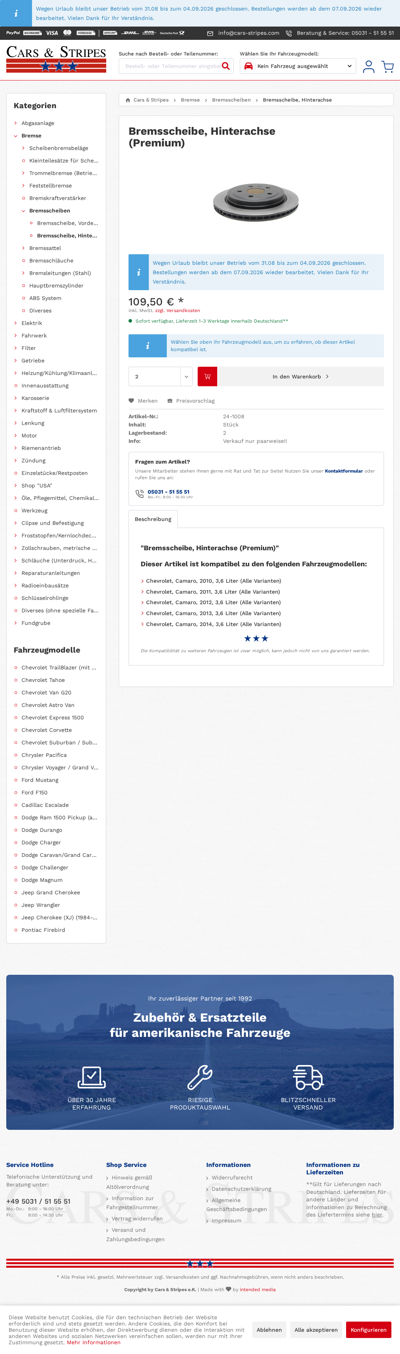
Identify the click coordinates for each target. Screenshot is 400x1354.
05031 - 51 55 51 (168, 492)
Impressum (225, 1220)
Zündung (33, 460)
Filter (28, 348)
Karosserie (35, 398)
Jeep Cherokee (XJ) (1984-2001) (60, 917)
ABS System (45, 298)
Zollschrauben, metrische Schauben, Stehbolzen (60, 548)
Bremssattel (45, 248)
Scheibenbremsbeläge (58, 148)
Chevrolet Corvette (46, 730)
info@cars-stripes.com (247, 33)
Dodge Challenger (44, 867)
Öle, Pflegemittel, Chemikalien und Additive (60, 498)
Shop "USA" (36, 485)
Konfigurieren (369, 1330)
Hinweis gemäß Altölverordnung (129, 1182)
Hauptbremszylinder (56, 285)
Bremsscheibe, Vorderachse (68, 223)
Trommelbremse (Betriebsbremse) (64, 173)
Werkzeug (34, 510)
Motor (29, 435)
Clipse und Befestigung (52, 523)
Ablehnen (269, 1330)
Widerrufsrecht (231, 1177)
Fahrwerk (34, 335)
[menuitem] (368, 67)
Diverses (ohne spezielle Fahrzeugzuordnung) (60, 610)
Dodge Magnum (41, 880)
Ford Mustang (39, 780)
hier (377, 1214)
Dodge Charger (41, 842)
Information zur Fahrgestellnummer (132, 1203)
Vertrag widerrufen (136, 1218)
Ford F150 (34, 792)
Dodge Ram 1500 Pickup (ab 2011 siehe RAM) (60, 817)
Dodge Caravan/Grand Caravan (60, 855)
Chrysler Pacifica (44, 755)
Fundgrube (35, 623)
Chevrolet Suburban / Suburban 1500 (60, 742)
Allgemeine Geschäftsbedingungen (236, 1205)
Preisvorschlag (194, 401)
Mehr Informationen (94, 1342)
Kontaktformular (344, 471)
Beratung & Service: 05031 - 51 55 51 (344, 33)
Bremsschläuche (51, 260)
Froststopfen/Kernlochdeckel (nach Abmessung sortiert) (60, 535)
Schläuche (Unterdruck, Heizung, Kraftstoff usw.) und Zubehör (60, 560)
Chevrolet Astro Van (48, 705)
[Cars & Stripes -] (56, 60)
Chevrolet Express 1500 (52, 717)
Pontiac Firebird (43, 930)
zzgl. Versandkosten (177, 310)
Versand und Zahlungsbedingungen (135, 1234)
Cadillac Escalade (45, 805)
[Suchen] (226, 66)
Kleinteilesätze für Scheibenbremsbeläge (64, 160)
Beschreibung (153, 519)
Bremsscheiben (49, 210)
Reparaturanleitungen (50, 573)
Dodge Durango (41, 830)
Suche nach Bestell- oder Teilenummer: (168, 54)
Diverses (40, 310)
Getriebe (33, 360)
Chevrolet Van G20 (46, 692)
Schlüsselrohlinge (44, 598)
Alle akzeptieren (316, 1330)
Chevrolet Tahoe (43, 680)
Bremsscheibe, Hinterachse (68, 235)
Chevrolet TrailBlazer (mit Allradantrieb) (60, 667)
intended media (258, 1289)
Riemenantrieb (41, 448)
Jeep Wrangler (40, 905)
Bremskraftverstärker (57, 198)
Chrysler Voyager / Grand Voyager (60, 767)
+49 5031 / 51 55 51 (38, 1201)
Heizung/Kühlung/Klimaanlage (60, 373)
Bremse (31, 135)
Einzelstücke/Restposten (54, 473)
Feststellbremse (50, 185)
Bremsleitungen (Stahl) (60, 273)
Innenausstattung (44, 385)
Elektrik (31, 323)
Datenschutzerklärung (240, 1189)
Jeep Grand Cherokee (50, 892)
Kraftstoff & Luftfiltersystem (59, 410)
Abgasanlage (37, 123)
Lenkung (32, 423)
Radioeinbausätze (45, 585)
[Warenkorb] (387, 67)
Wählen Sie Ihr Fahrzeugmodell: (279, 54)
